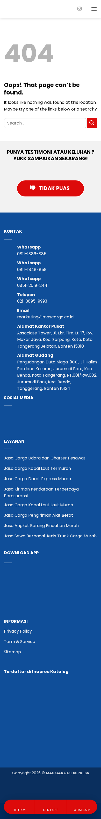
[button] (94, 9)
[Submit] (92, 123)
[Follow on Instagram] (79, 9)
